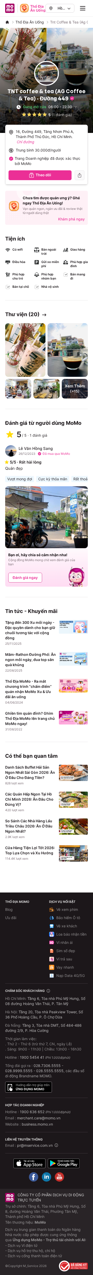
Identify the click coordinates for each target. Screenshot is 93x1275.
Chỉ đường (25, 142)
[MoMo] (7, 22)
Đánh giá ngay (25, 577)
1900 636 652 (45, 1112)
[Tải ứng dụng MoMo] (29, 1163)
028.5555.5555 (50, 1071)
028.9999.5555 (19, 1071)
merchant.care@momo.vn (38, 1118)
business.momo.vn (37, 1124)
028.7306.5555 (47, 1065)
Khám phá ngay (71, 219)
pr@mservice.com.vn (35, 1145)
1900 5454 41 (32, 1057)
